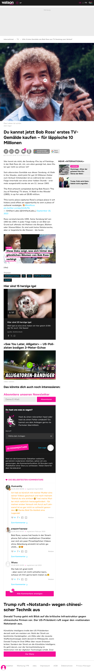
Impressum (45, 666)
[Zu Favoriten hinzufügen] (29, 151)
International (9, 39)
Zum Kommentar (18, 522)
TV (18, 39)
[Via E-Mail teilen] (17, 151)
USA (30, 276)
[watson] (8, 2)
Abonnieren (46, 399)
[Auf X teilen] (11, 336)
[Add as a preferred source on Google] (41, 151)
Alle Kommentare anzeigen (29, 593)
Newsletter (8, 666)
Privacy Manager (83, 666)
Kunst (8, 280)
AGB (56, 666)
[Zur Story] (47, 629)
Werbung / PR (23, 666)
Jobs (34, 666)
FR (86, 3)
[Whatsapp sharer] (14, 336)
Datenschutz (66, 666)
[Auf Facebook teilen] (6, 151)
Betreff (8, 431)
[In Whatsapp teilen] (11, 151)
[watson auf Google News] (55, 151)
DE (80, 3)
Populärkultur (42, 276)
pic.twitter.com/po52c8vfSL (17, 208)
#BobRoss (30, 205)
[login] (3, 667)
